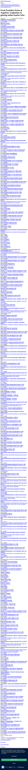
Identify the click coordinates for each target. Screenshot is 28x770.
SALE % (9, 7)
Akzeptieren (14, 759)
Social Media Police (5, 744)
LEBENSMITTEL (4, 4)
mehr (14, 763)
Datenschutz (3, 742)
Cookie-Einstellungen (10, 738)
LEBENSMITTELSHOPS (11, 6)
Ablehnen (14, 756)
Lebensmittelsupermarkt (5, 739)
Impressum (3, 747)
